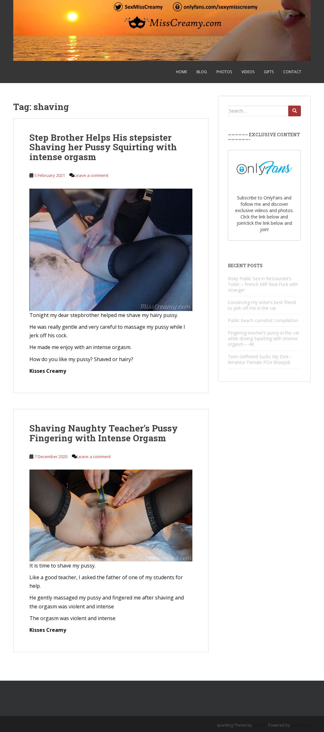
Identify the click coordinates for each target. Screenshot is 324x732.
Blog (201, 71)
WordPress (301, 725)
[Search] (294, 111)
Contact (292, 71)
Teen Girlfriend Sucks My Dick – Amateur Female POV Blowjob (260, 359)
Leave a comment (91, 175)
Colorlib (260, 725)
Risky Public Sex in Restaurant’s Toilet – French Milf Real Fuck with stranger (263, 284)
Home (181, 71)
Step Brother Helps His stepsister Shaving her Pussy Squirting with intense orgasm (103, 147)
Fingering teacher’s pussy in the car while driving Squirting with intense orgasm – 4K (263, 338)
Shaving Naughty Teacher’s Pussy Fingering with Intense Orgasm (103, 433)
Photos (224, 71)
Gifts (269, 71)
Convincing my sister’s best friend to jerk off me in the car (262, 305)
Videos (247, 71)
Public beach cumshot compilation (263, 320)
